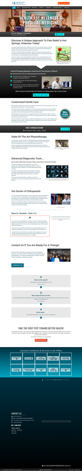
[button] (64, 3)
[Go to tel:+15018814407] (25, 420)
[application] (57, 171)
